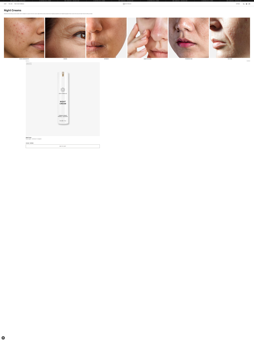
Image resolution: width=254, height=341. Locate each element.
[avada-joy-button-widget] (3, 337)
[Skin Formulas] (127, 4)
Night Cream (28, 137)
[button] (243, 4)
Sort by (27, 60)
